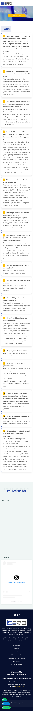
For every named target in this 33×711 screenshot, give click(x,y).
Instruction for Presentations (16, 658)
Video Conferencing (16, 655)
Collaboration (17, 661)
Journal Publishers (16, 664)
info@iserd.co (19, 686)
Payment (16, 648)
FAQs (16, 651)
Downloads (16, 645)
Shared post (14, 601)
